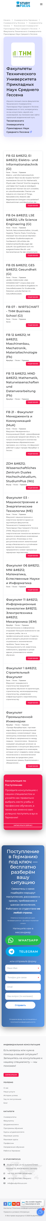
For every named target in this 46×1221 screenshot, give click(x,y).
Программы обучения (13, 1128)
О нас (6, 1088)
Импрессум (24, 1212)
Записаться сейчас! (23, 825)
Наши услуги (9, 1092)
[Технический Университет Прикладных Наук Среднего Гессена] (23, 54)
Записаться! (11, 1075)
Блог (6, 1103)
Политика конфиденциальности (25, 1208)
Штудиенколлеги (11, 1124)
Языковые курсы (11, 1139)
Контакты (7, 1208)
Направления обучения (14, 1147)
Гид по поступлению (12, 1099)
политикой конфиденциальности (22, 1022)
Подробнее (33, 205)
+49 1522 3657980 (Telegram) (19, 1178)
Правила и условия (11, 1212)
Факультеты (9, 1121)
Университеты (10, 1117)
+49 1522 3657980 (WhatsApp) (19, 1173)
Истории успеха (11, 1095)
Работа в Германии (12, 1151)
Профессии (9, 1143)
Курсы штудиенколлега (14, 1132)
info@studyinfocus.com (17, 1183)
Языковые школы (11, 1136)
